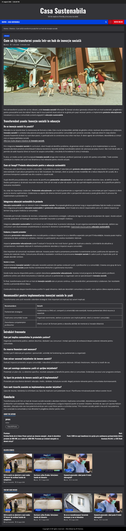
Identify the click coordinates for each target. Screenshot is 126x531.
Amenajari (69, 510)
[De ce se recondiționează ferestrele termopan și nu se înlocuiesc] (78, 502)
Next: (94, 436)
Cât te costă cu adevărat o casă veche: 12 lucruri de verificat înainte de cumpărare (17, 477)
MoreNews (69, 529)
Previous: (32, 437)
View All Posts (12, 427)
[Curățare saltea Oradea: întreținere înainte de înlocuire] (48, 463)
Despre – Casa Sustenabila (11, 22)
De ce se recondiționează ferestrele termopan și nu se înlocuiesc (76, 516)
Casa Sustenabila (63, 10)
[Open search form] (106, 22)
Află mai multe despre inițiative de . (24, 141)
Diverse (7, 36)
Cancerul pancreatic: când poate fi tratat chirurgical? (77, 476)
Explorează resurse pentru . (90, 227)
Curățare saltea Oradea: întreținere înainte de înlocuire (46, 476)
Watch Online (118, 22)
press (7, 45)
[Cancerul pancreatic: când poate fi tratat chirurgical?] (78, 463)
